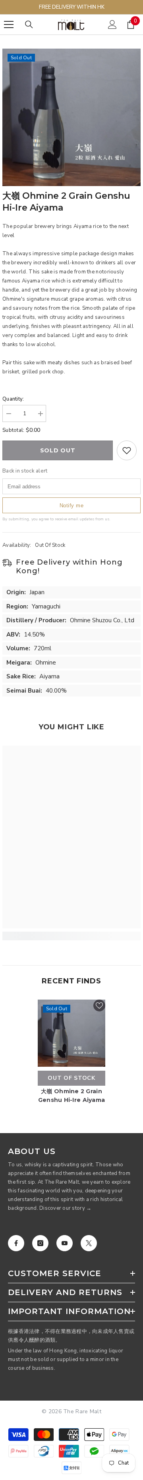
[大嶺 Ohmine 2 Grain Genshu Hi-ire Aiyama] (71, 1033)
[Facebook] (16, 1243)
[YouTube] (64, 1243)
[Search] (29, 24)
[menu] (9, 24)
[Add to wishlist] (127, 450)
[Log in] (112, 24)
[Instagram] (40, 1243)
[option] (71, 117)
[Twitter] (89, 1243)
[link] (71, 936)
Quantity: (13, 399)
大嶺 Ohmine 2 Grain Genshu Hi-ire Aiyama (71, 1095)
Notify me (72, 505)
